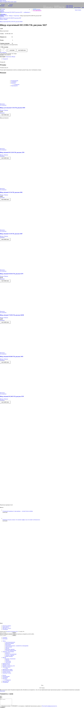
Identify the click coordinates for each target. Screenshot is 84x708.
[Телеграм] (77, 7)
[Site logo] (4, 5)
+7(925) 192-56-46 (69, 7)
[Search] (72, 10)
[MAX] (82, 7)
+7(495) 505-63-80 (69, 6)
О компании (16, 84)
